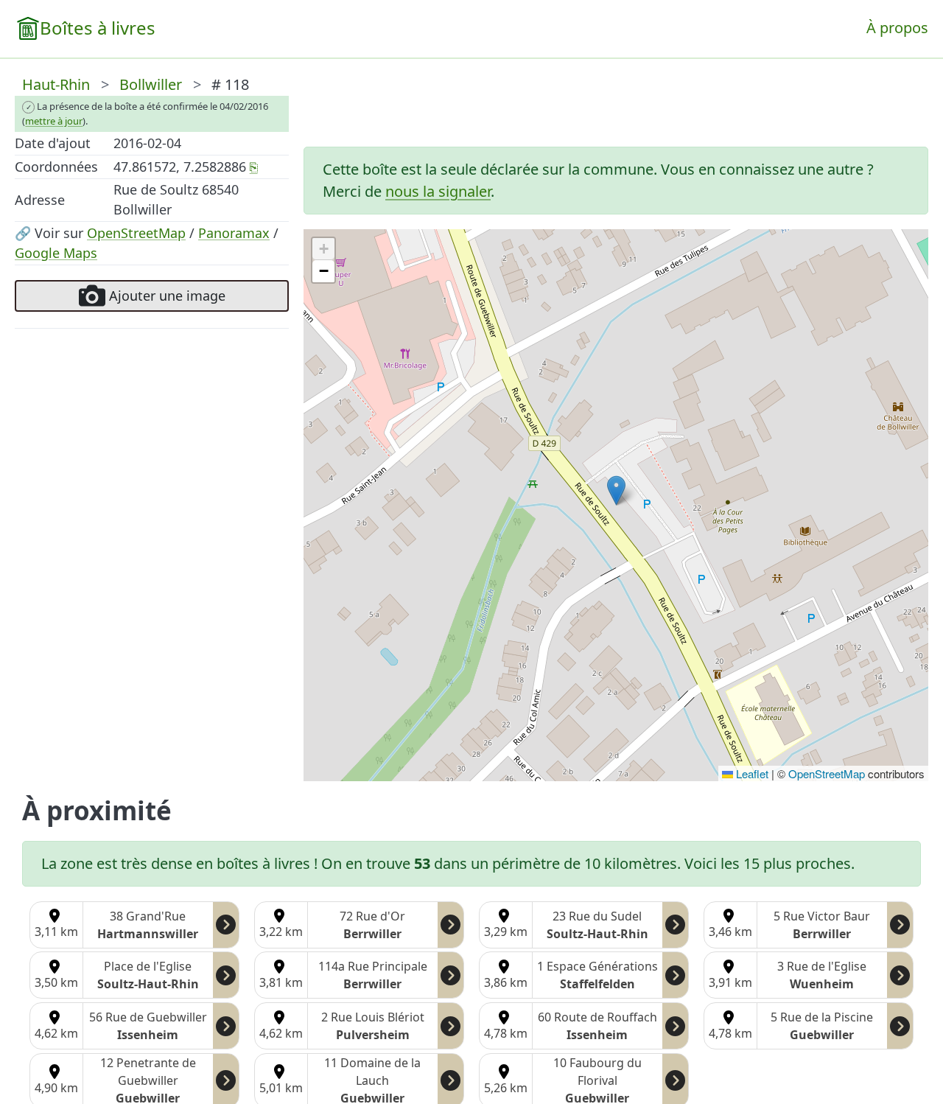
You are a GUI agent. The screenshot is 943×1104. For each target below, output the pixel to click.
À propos (897, 28)
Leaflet (750, 773)
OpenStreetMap (136, 233)
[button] (616, 490)
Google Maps (56, 253)
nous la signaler (438, 191)
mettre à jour (54, 120)
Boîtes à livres (97, 27)
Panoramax (234, 233)
